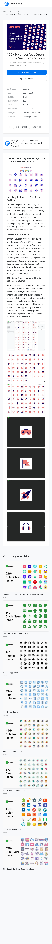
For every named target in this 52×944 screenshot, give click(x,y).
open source (35, 127)
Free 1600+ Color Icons (12, 830)
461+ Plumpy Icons (10, 673)
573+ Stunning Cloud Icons (14, 790)
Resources (7, 11)
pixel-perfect (21, 127)
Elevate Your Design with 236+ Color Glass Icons (23, 594)
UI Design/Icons (30, 116)
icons (10, 127)
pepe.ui (26, 89)
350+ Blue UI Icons (10, 712)
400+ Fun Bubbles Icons (12, 751)
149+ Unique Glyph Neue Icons (15, 633)
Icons (16, 11)
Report (38, 112)
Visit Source (28, 78)
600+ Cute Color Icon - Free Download (18, 869)
